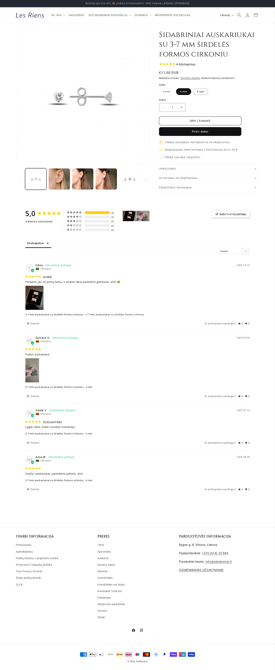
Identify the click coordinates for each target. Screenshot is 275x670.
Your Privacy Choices (29, 571)
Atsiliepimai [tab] (35, 243)
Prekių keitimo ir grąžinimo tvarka (37, 558)
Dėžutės (102, 571)
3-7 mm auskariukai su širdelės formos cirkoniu (54, 314)
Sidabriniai (142, 661)
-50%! (100, 544)
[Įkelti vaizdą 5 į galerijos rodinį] (129, 179)
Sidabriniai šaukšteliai (111, 604)
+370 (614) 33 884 (215, 553)
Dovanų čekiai (106, 564)
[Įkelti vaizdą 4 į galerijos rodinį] (106, 179)
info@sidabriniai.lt (218, 561)
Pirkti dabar (200, 131)
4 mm (183, 91)
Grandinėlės (105, 577)
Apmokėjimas (24, 551)
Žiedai (101, 617)
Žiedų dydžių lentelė (28, 577)
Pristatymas (23, 544)
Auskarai (103, 558)
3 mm (168, 92)
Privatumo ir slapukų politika (34, 564)
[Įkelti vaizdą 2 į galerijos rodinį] (59, 179)
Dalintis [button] (34, 323)
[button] (58, 15)
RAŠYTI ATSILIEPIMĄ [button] (233, 214)
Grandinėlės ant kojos (111, 584)
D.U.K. (20, 584)
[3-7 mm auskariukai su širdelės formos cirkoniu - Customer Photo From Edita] (129, 216)
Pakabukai (104, 597)
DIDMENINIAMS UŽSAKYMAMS (201, 570)
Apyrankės (104, 551)
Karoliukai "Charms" (109, 591)
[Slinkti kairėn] (20, 179)
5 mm (200, 91)
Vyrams (102, 610)
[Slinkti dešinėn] (145, 179)
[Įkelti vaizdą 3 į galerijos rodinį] (83, 179)
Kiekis (162, 100)
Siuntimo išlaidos (190, 78)
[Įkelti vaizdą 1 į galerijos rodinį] (36, 179)
